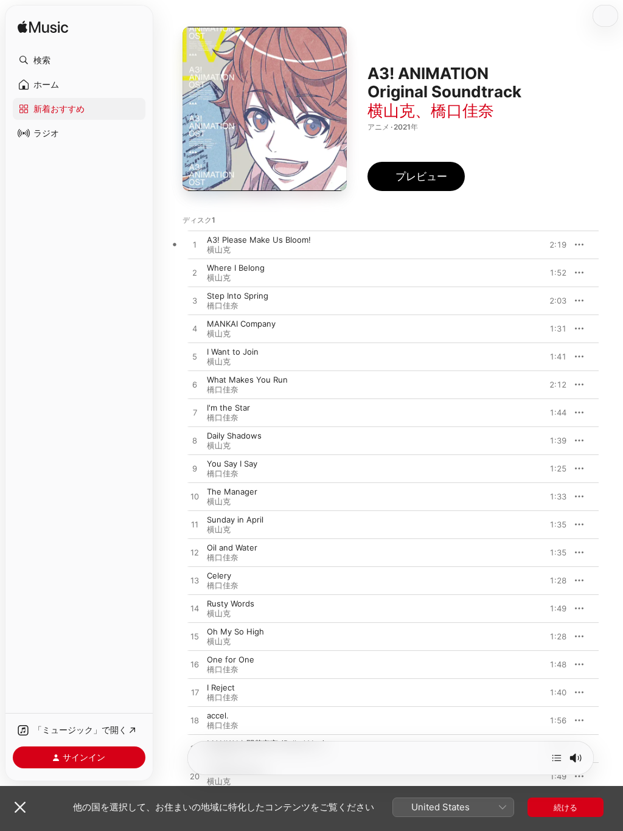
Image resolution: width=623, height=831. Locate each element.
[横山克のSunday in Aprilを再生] (195, 525)
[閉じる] (20, 807)
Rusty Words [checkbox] (230, 603)
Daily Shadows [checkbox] (234, 435)
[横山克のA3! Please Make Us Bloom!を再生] (195, 245)
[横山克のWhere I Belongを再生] (195, 273)
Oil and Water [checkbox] (232, 547)
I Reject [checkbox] (221, 687)
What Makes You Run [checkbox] (247, 379)
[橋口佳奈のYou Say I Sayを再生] (195, 469)
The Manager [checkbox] (232, 491)
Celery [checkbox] (219, 575)
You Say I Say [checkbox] (232, 463)
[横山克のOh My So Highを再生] (195, 636)
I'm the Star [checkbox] (228, 407)
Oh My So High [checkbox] (235, 631)
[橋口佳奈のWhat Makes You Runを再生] (195, 385)
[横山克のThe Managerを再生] (195, 497)
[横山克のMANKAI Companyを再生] (195, 329)
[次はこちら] (556, 758)
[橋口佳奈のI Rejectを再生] (195, 692)
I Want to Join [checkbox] (233, 351)
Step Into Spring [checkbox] (237, 296)
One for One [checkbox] (230, 659)
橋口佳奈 (462, 110)
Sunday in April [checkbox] (235, 519)
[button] (79, 60)
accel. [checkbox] (218, 715)
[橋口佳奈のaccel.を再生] (195, 720)
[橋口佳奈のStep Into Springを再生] (195, 301)
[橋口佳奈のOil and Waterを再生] (195, 553)
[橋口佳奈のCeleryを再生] (195, 580)
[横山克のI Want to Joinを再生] (195, 357)
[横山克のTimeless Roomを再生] (195, 776)
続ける (565, 807)
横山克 (391, 110)
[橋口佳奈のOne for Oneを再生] (195, 664)
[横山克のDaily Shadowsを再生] (195, 441)
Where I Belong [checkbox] (236, 268)
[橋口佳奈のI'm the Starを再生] (195, 413)
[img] (43, 28)
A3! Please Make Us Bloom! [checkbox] (259, 240)
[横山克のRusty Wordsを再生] (195, 608)
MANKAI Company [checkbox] (241, 324)
